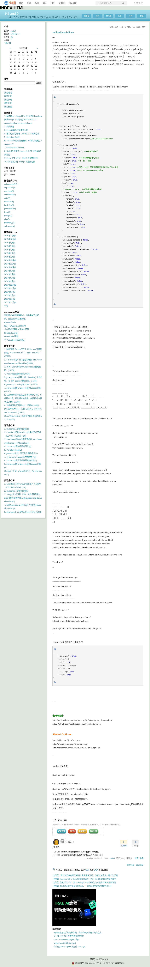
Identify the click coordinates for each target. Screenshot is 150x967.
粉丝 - (64, 842)
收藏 (136, 858)
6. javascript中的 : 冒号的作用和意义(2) (21, 453)
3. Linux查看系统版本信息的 (16, 130)
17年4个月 (15, 34)
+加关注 (55, 847)
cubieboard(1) (10, 195)
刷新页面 (130, 865)
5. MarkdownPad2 (11, 137)
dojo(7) (7, 198)
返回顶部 (139, 865)
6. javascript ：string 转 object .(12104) (21, 384)
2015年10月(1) (10, 239)
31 (12, 37)
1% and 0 (11, 14)
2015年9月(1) (9, 243)
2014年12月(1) (10, 260)
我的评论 (8, 96)
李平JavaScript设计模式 (14, 340)
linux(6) (7, 212)
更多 (6, 306)
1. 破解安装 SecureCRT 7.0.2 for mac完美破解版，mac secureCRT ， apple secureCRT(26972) (23, 352)
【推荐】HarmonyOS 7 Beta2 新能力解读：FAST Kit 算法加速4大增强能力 (84, 879)
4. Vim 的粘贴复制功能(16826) (17, 374)
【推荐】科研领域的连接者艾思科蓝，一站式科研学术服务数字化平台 (81, 886)
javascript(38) (10, 209)
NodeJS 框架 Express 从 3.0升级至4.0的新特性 (80, 852)
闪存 (53, 3)
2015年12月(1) (10, 236)
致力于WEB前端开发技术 (15, 326)
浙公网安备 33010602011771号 (88, 963)
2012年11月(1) (10, 302)
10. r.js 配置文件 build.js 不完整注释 (19, 162)
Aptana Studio (10, 322)
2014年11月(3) (10, 264)
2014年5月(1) (9, 281)
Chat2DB (73, 3)
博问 (45, 3)
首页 (97, 16)
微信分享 (93, 831)
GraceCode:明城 (11, 336)
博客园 (86, 16)
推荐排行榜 (9, 480)
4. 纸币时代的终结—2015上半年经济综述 (21, 134)
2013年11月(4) (10, 288)
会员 (21, 3)
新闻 (37, 3)
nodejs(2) (8, 216)
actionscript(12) (10, 184)
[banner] (9, 3)
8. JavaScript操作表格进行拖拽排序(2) (20, 460)
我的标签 (8, 107)
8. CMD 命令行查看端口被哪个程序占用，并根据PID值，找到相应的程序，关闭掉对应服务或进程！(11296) (23, 398)
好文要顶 (61, 831)
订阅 (130, 16)
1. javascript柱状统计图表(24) (16, 429)
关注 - (71, 842)
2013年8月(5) (9, 292)
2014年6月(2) (9, 278)
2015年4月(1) (9, 250)
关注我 (72, 831)
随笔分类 (8, 180)
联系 (119, 16)
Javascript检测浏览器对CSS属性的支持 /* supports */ (82, 855)
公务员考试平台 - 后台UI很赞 (16, 329)
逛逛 (96, 870)
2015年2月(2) (9, 253)
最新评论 (8, 103)
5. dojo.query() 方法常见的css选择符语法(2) (22, 512)
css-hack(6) (9, 191)
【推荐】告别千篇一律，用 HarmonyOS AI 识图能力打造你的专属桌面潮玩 (84, 882)
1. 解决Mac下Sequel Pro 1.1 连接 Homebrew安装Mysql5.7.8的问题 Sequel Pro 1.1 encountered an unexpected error (23, 119)
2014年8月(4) (9, 271)
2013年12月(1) (10, 285)
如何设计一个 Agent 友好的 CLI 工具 (69, 946)
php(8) (7, 219)
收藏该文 (82, 831)
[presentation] (98, 56)
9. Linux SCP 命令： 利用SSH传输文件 (21, 158)
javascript (62, 820)
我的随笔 (8, 93)
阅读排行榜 (9, 346)
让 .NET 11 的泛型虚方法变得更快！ (69, 936)
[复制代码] (54, 98)
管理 (141, 16)
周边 (29, 3)
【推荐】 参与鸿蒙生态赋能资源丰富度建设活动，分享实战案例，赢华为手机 (85, 875)
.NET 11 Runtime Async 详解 (66, 939)
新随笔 (108, 16)
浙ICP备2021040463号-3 (114, 963)
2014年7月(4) (9, 274)
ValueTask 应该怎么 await (65, 943)
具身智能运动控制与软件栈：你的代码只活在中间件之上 (78, 932)
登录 (87, 870)
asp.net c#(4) (9, 188)
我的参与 (8, 100)
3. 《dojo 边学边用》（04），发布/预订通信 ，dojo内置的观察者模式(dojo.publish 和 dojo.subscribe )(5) (23, 498)
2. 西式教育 (9, 127)
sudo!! (62, 839)
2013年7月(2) (9, 295)
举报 (141, 858)
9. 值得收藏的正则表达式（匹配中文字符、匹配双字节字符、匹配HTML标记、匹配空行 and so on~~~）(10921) (23, 409)
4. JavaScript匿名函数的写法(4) (17, 446)
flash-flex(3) (9, 205)
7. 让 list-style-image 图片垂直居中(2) (20, 457)
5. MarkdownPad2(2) (13, 450)
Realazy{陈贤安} (11, 333)
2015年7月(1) (9, 246)
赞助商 (61, 3)
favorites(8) (9, 202)
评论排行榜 (9, 425)
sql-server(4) (9, 226)
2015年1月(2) (9, 257)
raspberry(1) (9, 223)
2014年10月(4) (10, 267)
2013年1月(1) (9, 299)
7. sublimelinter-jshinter (14, 148)
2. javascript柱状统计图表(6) (16, 491)
